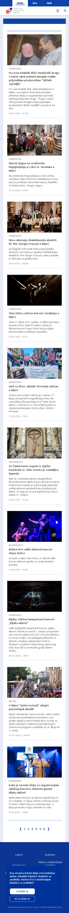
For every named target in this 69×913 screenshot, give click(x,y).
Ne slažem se (22, 898)
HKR (49, 3)
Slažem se (22, 891)
